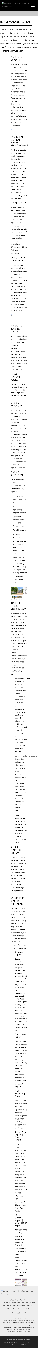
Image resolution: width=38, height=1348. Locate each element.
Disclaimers (15, 1345)
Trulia (17, 821)
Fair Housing (27, 1331)
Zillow (17, 815)
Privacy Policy (11, 1331)
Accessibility (19, 1331)
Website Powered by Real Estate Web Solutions (19, 1339)
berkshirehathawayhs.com (26, 756)
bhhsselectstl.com (22, 678)
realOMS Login (22, 1345)
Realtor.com (20, 818)
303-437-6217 (22, 1313)
